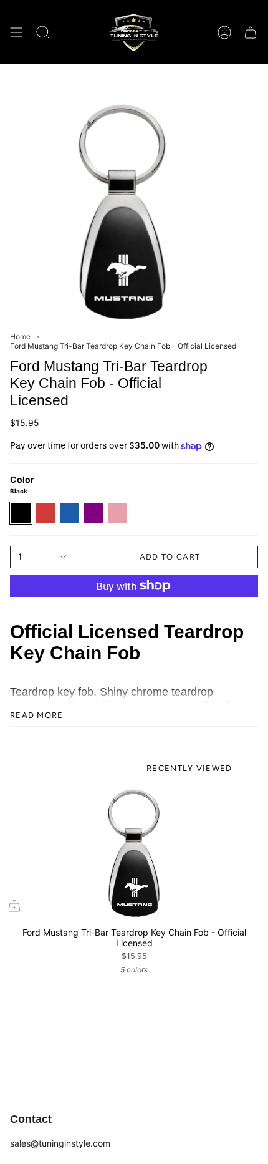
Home (20, 336)
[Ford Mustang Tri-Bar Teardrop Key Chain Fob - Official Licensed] (134, 853)
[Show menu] (16, 32)
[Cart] (250, 32)
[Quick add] (14, 906)
